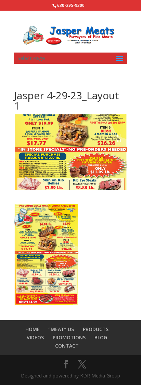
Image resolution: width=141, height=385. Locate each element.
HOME (32, 329)
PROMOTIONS (69, 337)
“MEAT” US (61, 329)
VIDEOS (35, 337)
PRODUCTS (95, 329)
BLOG (100, 337)
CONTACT (67, 345)
